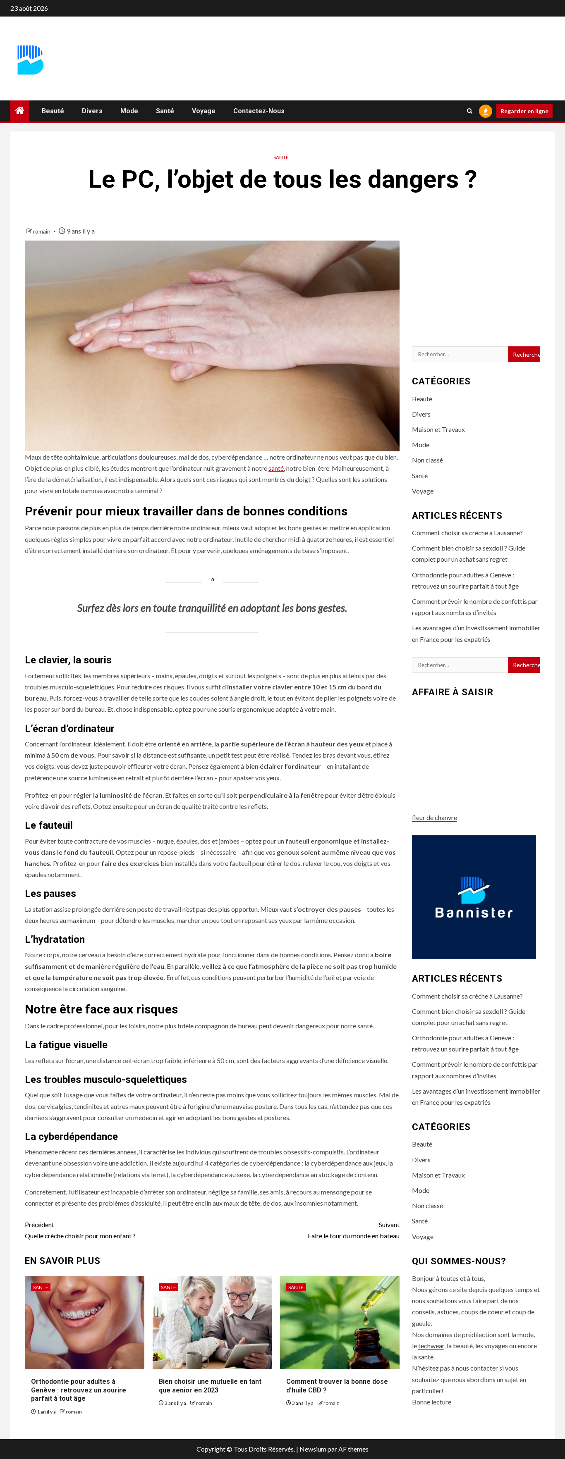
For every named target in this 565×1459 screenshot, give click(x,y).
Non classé (427, 460)
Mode (129, 111)
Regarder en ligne (524, 110)
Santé (165, 111)
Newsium (312, 1449)
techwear (431, 1345)
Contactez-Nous (259, 111)
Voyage (203, 111)
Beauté (53, 111)
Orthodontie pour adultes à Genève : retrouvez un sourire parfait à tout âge (78, 1390)
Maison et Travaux (438, 429)
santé (276, 468)
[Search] (469, 111)
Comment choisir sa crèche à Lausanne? (467, 532)
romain (42, 231)
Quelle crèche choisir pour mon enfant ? (80, 1230)
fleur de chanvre (434, 817)
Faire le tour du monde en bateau (354, 1230)
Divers (92, 111)
